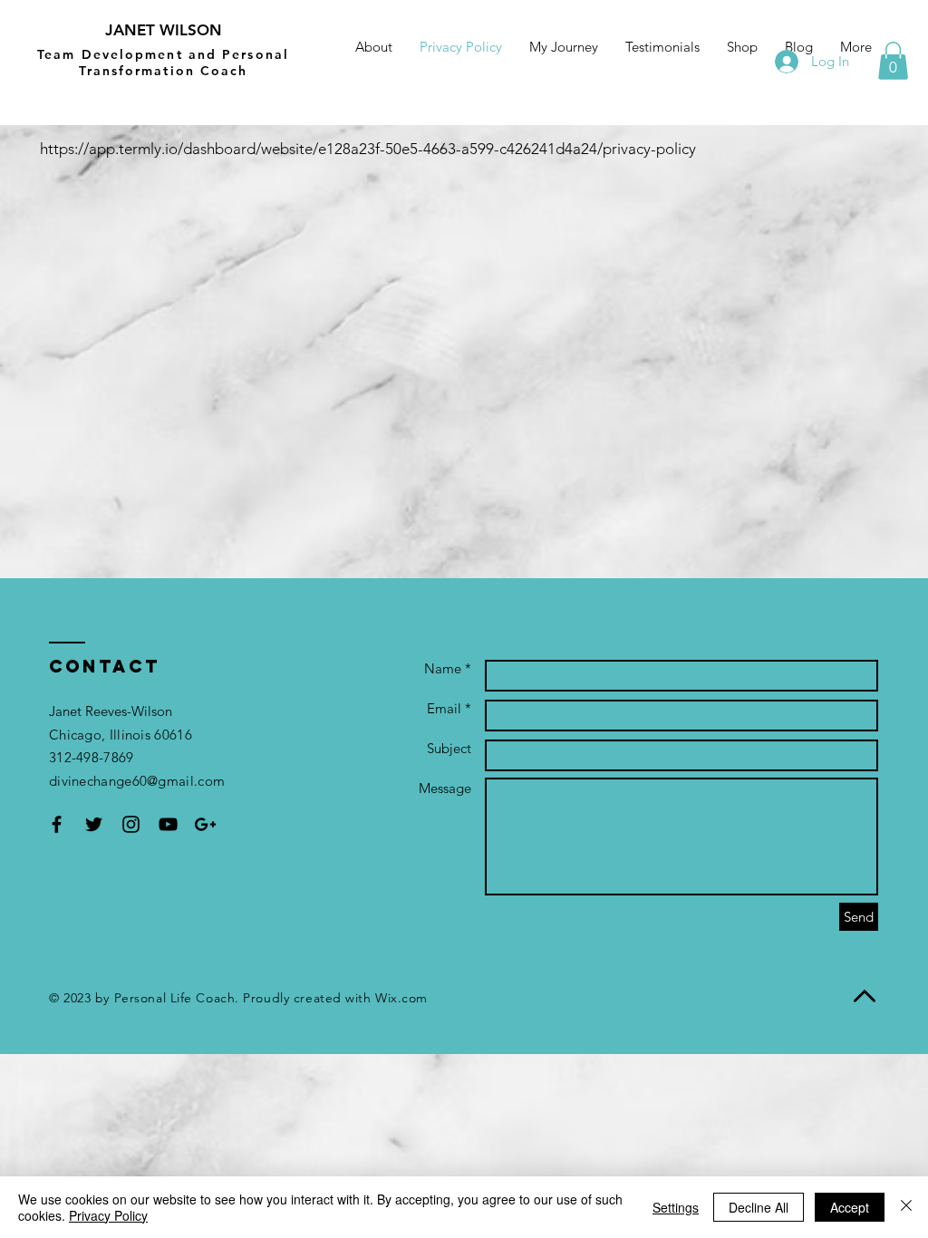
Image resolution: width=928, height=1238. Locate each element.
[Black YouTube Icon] (168, 824)
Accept (849, 1207)
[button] (893, 61)
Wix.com (401, 998)
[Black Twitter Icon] (93, 824)
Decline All (758, 1207)
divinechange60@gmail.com (137, 780)
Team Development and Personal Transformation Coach (163, 62)
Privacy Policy (108, 1215)
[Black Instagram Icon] (131, 824)
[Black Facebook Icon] (56, 824)
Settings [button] (675, 1207)
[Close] (906, 1207)
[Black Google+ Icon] (205, 824)
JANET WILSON (163, 30)
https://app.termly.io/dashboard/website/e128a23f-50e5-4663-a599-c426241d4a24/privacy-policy (368, 149)
